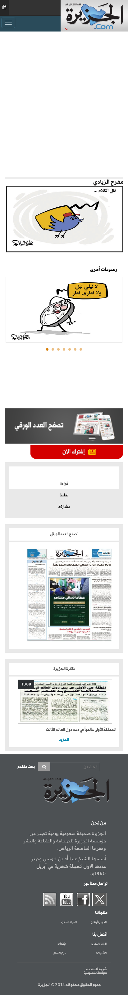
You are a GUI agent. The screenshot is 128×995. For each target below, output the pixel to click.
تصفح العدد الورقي (64, 534)
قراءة (64, 484)
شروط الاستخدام (96, 969)
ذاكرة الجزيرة (64, 669)
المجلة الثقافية (69, 922)
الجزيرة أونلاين (99, 922)
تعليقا (64, 495)
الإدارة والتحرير (99, 944)
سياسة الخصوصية (95, 973)
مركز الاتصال (59, 953)
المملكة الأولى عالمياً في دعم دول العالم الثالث (81, 730)
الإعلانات (61, 944)
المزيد (64, 740)
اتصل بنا (99, 934)
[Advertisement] (64, 104)
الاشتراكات (101, 953)
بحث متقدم (26, 767)
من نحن (98, 823)
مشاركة (64, 507)
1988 (26, 684)
